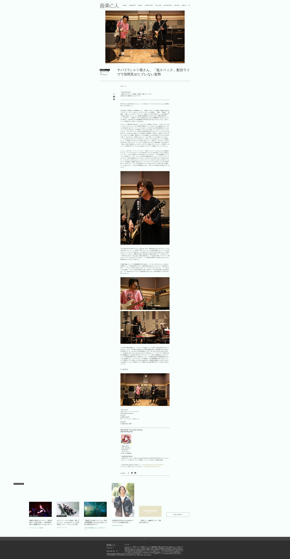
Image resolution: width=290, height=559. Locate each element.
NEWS (140, 5)
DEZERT (143, 548)
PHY (129, 549)
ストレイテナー (165, 552)
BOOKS (177, 5)
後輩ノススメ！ (157, 551)
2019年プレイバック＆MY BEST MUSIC (163, 553)
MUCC (152, 549)
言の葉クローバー (173, 546)
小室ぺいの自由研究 (159, 548)
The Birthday (145, 552)
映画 (132, 549)
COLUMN (158, 5)
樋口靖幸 (125, 86)
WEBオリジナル (137, 546)
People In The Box (125, 553)
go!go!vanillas (179, 549)
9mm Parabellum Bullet (139, 549)
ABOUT (184, 5)
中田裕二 (148, 549)
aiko (135, 555)
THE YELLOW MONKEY (167, 551)
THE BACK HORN (137, 552)
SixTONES (151, 552)
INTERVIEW (149, 5)
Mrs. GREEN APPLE (138, 551)
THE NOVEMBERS (111, 555)
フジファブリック (148, 551)
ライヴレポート (128, 546)
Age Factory (140, 555)
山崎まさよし (139, 553)
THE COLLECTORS (166, 549)
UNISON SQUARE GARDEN (113, 553)
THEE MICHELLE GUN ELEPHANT (124, 555)
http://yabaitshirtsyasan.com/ (152, 466)
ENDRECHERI (176, 552)
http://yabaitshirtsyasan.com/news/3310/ (152, 464)
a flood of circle (150, 548)
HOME (125, 5)
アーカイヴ (148, 546)
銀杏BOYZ (157, 549)
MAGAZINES (168, 5)
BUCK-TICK (165, 546)
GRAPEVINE (168, 548)
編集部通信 (154, 546)
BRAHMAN (157, 552)
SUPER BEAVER (129, 551)
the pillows (176, 551)
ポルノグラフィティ (148, 553)
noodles (173, 549)
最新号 (143, 546)
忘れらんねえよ (177, 553)
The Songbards (147, 555)
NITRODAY (174, 548)
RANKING (132, 5)
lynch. (170, 552)
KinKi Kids (133, 553)
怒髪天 (159, 546)
